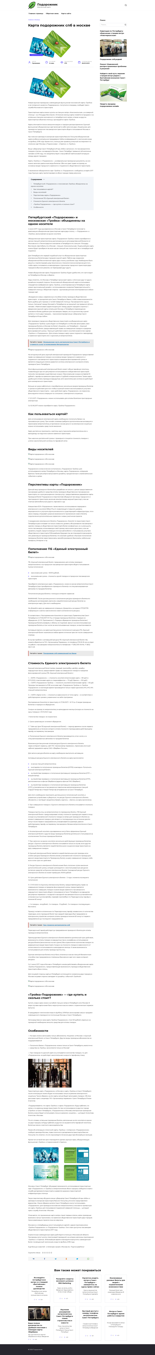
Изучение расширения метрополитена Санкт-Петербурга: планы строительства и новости (64, 1316)
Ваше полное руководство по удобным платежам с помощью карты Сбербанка (37, 1327)
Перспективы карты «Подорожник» (47, 195)
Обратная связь (52, 13)
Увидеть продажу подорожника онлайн (109, 105)
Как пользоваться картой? (43, 189)
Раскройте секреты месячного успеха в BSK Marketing (64, 1281)
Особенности (38, 207)
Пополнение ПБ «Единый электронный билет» (51, 198)
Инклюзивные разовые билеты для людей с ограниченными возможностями (116, 1282)
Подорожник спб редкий (111, 59)
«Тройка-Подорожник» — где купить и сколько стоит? (54, 204)
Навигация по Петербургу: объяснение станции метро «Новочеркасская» (112, 33)
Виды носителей (39, 192)
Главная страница (36, 13)
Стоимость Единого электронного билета (49, 201)
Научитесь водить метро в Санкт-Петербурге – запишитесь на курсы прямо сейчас (90, 1282)
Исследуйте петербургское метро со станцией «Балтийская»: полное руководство (39, 1283)
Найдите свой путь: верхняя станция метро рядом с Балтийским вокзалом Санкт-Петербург (113, 76)
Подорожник (47, 4)
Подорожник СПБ (36, 55)
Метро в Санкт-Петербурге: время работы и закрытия (115, 1313)
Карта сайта (66, 13)
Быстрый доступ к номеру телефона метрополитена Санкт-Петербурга (90, 1314)
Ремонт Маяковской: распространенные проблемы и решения (113, 66)
